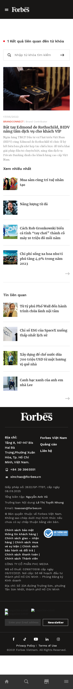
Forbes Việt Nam (53, 438)
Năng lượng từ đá (34, 204)
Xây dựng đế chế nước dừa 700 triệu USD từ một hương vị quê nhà (43, 359)
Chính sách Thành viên (21, 558)
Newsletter (56, 622)
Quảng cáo (48, 444)
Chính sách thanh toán (21, 554)
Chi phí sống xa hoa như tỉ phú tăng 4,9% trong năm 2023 (41, 259)
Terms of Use (48, 645)
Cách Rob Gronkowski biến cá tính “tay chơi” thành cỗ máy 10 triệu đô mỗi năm (42, 233)
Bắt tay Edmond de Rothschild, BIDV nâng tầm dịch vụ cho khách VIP (36, 129)
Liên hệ (46, 451)
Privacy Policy (25, 645)
